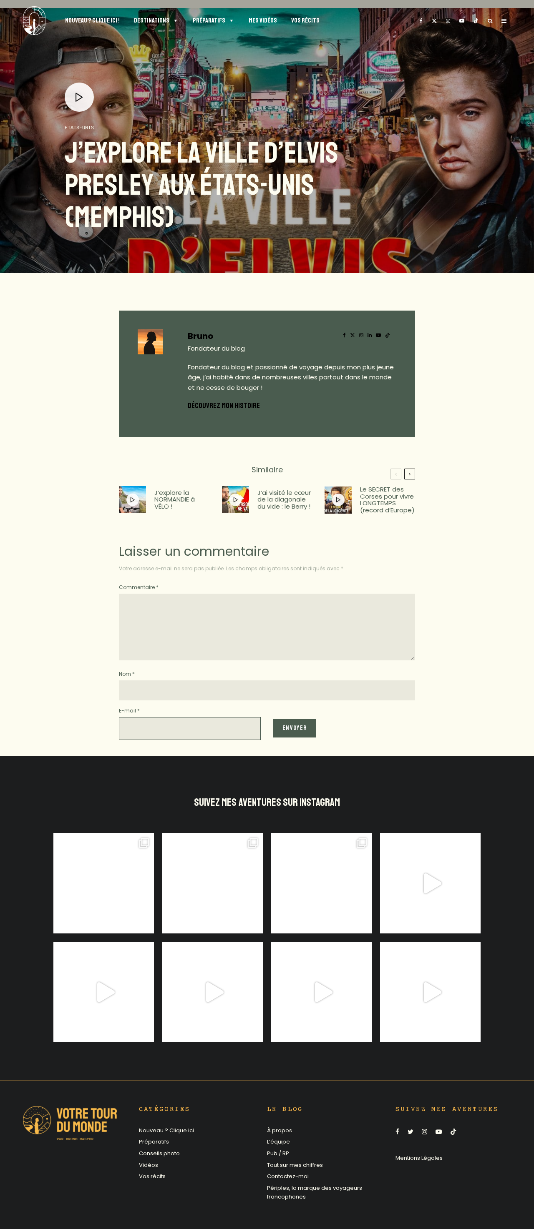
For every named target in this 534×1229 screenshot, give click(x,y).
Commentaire (139, 587)
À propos (279, 1130)
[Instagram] (448, 20)
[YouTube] (462, 20)
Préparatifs (154, 1142)
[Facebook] (421, 20)
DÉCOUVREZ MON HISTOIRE (224, 405)
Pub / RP (278, 1153)
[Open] (103, 883)
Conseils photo (159, 1153)
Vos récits (152, 1176)
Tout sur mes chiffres (295, 1165)
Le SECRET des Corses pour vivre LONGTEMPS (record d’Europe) (387, 500)
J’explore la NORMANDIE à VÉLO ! (174, 499)
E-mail (129, 710)
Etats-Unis (79, 128)
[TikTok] (476, 20)
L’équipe (278, 1142)
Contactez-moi (288, 1176)
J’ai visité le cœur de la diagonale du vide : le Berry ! (284, 499)
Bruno (200, 336)
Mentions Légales (419, 1158)
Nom (127, 673)
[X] (434, 20)
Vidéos (148, 1165)
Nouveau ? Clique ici (166, 1130)
